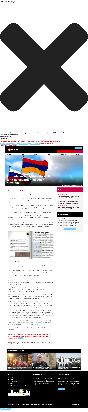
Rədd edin (14, 143)
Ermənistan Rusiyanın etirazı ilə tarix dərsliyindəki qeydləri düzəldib (68, 208)
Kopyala (20, 338)
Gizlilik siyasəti (13, 145)
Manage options (5, 141)
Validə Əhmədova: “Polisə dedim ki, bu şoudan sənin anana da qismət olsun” (69, 202)
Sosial (22, 154)
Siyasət (9, 154)
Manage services (15, 141)
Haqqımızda (37, 404)
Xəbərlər (18, 342)
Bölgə (35, 154)
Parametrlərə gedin (24, 143)
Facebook (12, 374)
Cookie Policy (4, 145)
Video (49, 154)
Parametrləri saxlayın (35, 143)
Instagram (12, 377)
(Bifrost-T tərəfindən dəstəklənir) (18, 385)
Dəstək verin (78, 148)
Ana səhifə (11, 342)
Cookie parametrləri (5, 408)
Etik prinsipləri (11, 404)
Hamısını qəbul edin (5, 143)
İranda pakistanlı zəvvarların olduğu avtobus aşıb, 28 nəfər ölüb (68, 197)
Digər (77, 154)
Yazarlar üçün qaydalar (27, 404)
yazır (16, 205)
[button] (44, 67)
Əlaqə (42, 404)
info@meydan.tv (14, 381)
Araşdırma (63, 154)
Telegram (12, 383)
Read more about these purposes (50, 141)
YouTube (12, 379)
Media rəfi (18, 404)
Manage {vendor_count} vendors (30, 141)
